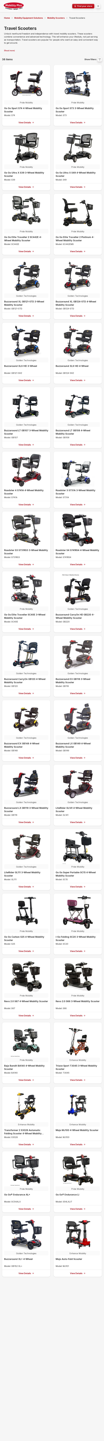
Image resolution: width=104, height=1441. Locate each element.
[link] (77, 17)
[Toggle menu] (98, 6)
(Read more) (9, 50)
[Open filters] (99, 59)
